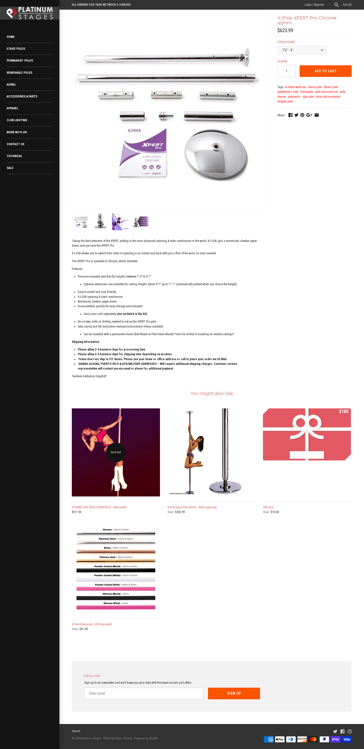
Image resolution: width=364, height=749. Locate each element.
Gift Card (268, 507)
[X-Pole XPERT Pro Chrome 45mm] (168, 18)
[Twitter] (335, 731)
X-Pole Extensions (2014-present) (92, 624)
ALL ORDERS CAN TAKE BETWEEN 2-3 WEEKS (101, 4)
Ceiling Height (286, 42)
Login (308, 4)
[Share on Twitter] (296, 115)
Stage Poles (16, 48)
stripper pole (285, 101)
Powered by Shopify (145, 738)
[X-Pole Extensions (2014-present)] (116, 569)
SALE (10, 168)
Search (76, 731)
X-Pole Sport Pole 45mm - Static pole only (192, 507)
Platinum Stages (91, 738)
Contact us (15, 144)
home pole (306, 92)
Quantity (282, 61)
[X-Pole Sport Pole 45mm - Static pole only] (211, 452)
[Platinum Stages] (29, 13)
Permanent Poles (20, 60)
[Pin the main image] (302, 115)
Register (319, 4)
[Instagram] (350, 731)
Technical (14, 156)
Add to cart (325, 71)
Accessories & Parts (22, 96)
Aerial (11, 84)
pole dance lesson (326, 92)
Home (11, 37)
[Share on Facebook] (290, 115)
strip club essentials (328, 96)
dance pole (315, 87)
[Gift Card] (307, 452)
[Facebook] (342, 731)
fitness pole (331, 87)
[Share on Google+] (309, 115)
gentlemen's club (287, 92)
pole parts (294, 96)
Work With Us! (17, 132)
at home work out (295, 87)
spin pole (308, 96)
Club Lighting (17, 120)
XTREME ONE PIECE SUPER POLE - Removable (99, 507)
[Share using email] (316, 115)
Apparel (12, 108)
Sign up (234, 693)
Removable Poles (19, 72)
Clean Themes (123, 738)
